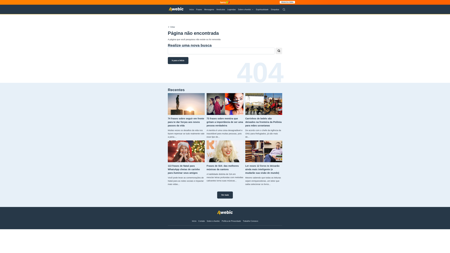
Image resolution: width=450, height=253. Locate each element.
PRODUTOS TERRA (287, 2)
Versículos (220, 10)
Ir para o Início (178, 60)
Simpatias (275, 10)
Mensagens (209, 10)
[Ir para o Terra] (225, 2)
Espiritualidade (262, 10)
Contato (201, 221)
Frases (199, 10)
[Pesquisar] (284, 9)
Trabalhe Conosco (250, 221)
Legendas (231, 10)
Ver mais (225, 195)
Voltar (172, 27)
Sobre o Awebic (244, 10)
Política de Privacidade (231, 221)
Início (191, 10)
